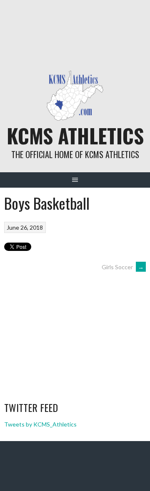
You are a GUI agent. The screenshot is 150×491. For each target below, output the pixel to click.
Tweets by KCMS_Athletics (40, 424)
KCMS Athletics (75, 135)
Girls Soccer (123, 266)
